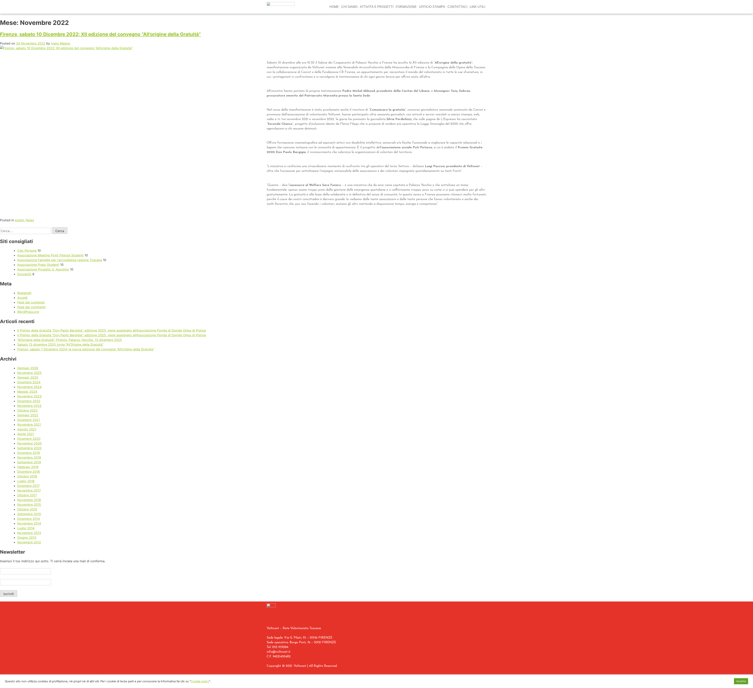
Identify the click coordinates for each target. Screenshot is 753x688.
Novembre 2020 (29, 443)
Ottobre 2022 (27, 410)
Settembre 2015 (29, 514)
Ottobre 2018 (27, 476)
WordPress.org (28, 312)
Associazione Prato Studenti (38, 265)
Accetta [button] (741, 681)
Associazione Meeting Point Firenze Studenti (50, 255)
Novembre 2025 (29, 373)
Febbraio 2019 (27, 467)
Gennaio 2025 (27, 377)
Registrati (24, 293)
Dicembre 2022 (28, 401)
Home (334, 6)
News (30, 220)
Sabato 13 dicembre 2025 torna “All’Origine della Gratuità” (60, 344)
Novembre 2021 (29, 424)
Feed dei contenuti (31, 302)
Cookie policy (200, 681)
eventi (19, 220)
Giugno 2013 (26, 537)
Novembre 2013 (29, 533)
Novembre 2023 (29, 396)
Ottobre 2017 (27, 495)
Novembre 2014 (29, 523)
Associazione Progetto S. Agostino (43, 269)
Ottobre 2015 (27, 509)
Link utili (477, 6)
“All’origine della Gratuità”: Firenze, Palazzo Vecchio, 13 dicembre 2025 (69, 340)
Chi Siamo (349, 6)
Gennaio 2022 (27, 415)
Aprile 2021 (25, 434)
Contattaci (457, 6)
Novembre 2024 (29, 387)
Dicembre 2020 (28, 439)
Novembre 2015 (29, 505)
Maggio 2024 (27, 392)
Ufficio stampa (432, 6)
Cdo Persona (26, 250)
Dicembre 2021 (28, 420)
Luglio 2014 (26, 528)
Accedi (22, 298)
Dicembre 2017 (28, 486)
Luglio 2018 (26, 481)
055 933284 (280, 647)
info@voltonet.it (278, 651)
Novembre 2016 (29, 500)
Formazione (406, 6)
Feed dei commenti (31, 307)
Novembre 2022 (29, 406)
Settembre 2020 (29, 448)
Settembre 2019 (29, 462)
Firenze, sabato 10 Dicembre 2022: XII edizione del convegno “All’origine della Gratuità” (100, 34)
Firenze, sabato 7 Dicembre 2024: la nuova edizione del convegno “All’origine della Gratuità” (85, 349)
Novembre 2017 (29, 490)
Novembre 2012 (29, 542)
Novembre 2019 (29, 457)
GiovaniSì (24, 274)
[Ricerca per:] (26, 231)
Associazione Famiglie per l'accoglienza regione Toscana (59, 260)
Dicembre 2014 (28, 519)
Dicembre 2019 (28, 453)
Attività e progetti (376, 6)
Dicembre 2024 (28, 382)
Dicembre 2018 (28, 472)
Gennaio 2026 (27, 368)
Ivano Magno (60, 43)
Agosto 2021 (26, 429)
